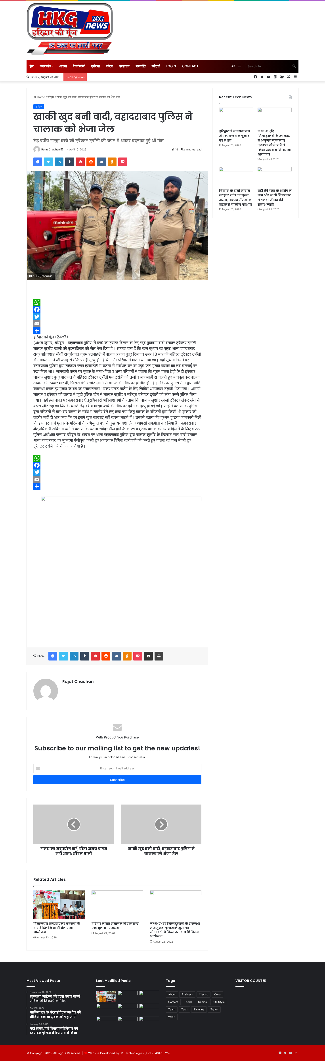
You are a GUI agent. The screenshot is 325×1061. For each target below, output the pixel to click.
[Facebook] (117, 309)
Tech (184, 1009)
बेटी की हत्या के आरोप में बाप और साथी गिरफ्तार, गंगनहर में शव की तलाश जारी (275, 197)
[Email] (117, 323)
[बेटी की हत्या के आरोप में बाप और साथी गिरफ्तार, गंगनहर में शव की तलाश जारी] (275, 176)
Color (217, 994)
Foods (188, 1002)
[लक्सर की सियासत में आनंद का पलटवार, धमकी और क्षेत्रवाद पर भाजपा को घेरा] (106, 1022)
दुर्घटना (95, 66)
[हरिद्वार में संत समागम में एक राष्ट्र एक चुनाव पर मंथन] (117, 905)
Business (187, 994)
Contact (190, 66)
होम (32, 66)
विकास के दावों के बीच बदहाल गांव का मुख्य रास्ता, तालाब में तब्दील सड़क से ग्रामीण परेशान (235, 197)
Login (171, 66)
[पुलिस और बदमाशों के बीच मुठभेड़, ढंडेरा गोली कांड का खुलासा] (128, 1022)
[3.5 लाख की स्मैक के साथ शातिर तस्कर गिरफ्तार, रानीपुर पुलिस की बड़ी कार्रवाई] (149, 1022)
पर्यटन (109, 66)
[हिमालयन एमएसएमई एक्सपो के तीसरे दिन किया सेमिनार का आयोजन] (59, 905)
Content (173, 1002)
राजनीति (140, 66)
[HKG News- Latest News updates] (70, 30)
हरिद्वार (51, 97)
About (172, 994)
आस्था (63, 66)
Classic (203, 994)
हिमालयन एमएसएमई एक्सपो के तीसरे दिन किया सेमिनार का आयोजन (56, 927)
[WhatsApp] (117, 302)
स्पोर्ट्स (156, 66)
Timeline (199, 1009)
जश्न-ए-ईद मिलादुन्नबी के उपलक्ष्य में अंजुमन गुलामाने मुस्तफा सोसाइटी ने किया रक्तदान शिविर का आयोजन (175, 929)
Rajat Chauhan (50, 149)
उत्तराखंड (45, 66)
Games (202, 1002)
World (171, 1017)
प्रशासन (124, 66)
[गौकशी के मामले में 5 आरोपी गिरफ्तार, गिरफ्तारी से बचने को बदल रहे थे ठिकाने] (149, 1009)
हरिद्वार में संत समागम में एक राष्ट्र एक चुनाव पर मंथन (115, 925)
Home (40, 97)
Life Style (219, 1002)
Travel (214, 1009)
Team (171, 1009)
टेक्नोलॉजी (79, 66)
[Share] (117, 330)
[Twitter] (117, 316)
